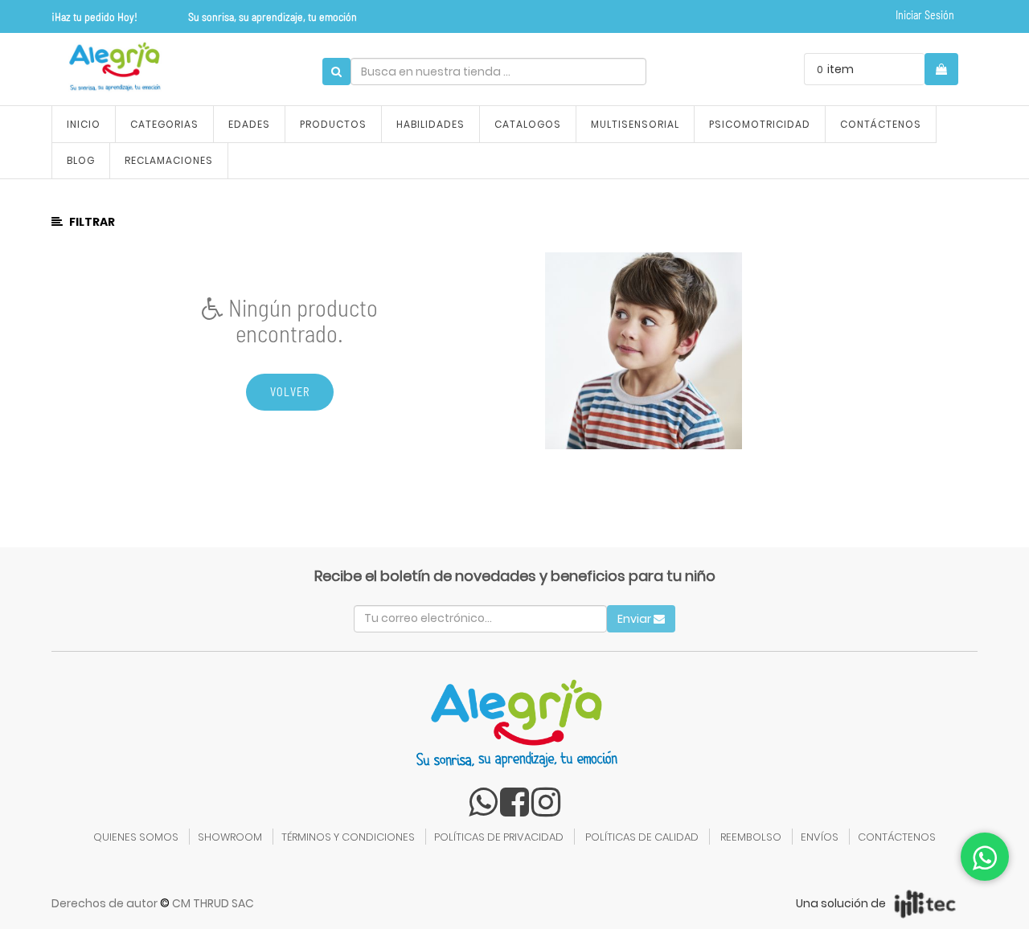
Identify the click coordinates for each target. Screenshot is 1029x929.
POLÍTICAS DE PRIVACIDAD (499, 837)
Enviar (635, 619)
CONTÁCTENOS (897, 837)
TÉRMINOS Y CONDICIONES (348, 837)
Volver (290, 392)
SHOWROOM (230, 837)
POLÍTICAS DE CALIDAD (642, 837)
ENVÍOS (819, 837)
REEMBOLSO (750, 837)
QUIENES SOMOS (135, 837)
